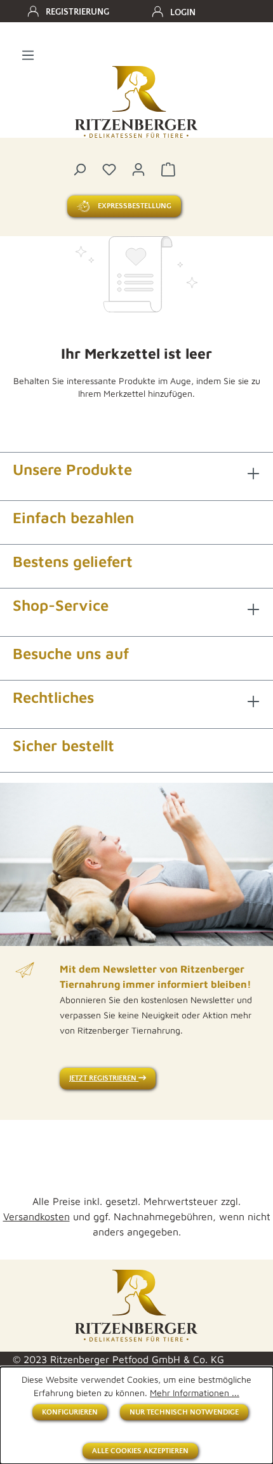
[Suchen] (79, 168)
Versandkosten (36, 1216)
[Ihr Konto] (138, 168)
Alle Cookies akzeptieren (140, 1451)
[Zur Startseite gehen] (136, 102)
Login (183, 13)
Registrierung (77, 12)
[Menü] (28, 54)
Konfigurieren (70, 1412)
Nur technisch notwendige (184, 1412)
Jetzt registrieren (103, 1078)
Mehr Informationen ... (194, 1392)
